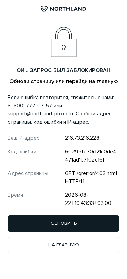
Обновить (64, 223)
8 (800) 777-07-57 (30, 105)
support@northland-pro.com (40, 113)
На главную (63, 245)
